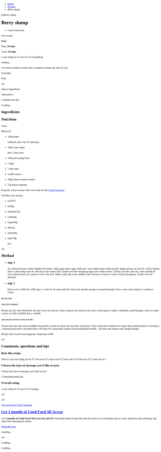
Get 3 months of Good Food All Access (32, 412)
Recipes (11, 6)
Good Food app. (56, 190)
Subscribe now (8, 426)
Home (11, 4)
